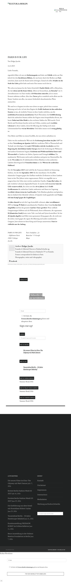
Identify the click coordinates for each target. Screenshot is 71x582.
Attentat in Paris (32, 264)
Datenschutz (42, 495)
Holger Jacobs (27, 246)
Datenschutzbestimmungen (31, 319)
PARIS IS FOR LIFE (41, 264)
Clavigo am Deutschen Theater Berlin (61, 410)
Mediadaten (42, 499)
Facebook (13, 261)
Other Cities (16, 264)
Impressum (41, 490)
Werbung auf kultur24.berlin (48, 504)
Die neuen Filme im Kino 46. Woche (9, 410)
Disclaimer (41, 485)
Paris (21, 264)
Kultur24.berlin (52, 549)
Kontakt (40, 481)
